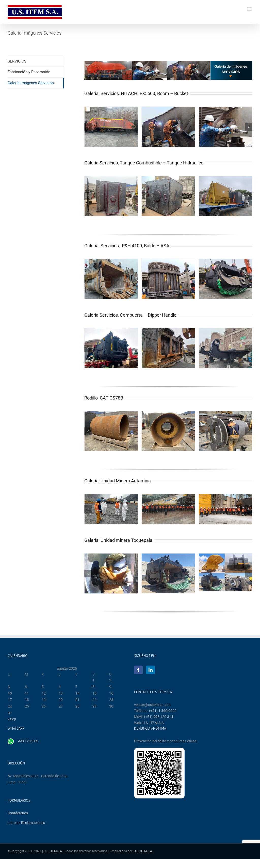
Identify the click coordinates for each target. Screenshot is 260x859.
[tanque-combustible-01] (111, 196)
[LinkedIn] (150, 670)
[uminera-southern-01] (111, 574)
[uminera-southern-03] (168, 573)
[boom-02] (168, 127)
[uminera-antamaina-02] (168, 509)
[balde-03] (225, 279)
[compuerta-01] (111, 348)
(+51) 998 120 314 (158, 717)
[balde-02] (168, 279)
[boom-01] (111, 127)
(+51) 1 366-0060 (162, 711)
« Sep (12, 719)
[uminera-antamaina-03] (225, 509)
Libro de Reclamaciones (26, 823)
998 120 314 (28, 741)
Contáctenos (18, 813)
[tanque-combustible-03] (225, 196)
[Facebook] (138, 670)
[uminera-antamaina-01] (111, 509)
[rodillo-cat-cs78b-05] (111, 431)
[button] (88, 127)
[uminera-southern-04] (225, 572)
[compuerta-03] (225, 348)
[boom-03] (225, 127)
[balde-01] (111, 279)
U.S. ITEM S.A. (153, 723)
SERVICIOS (17, 61)
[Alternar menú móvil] (249, 9)
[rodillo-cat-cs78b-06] (168, 431)
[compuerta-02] (168, 348)
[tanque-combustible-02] (168, 196)
